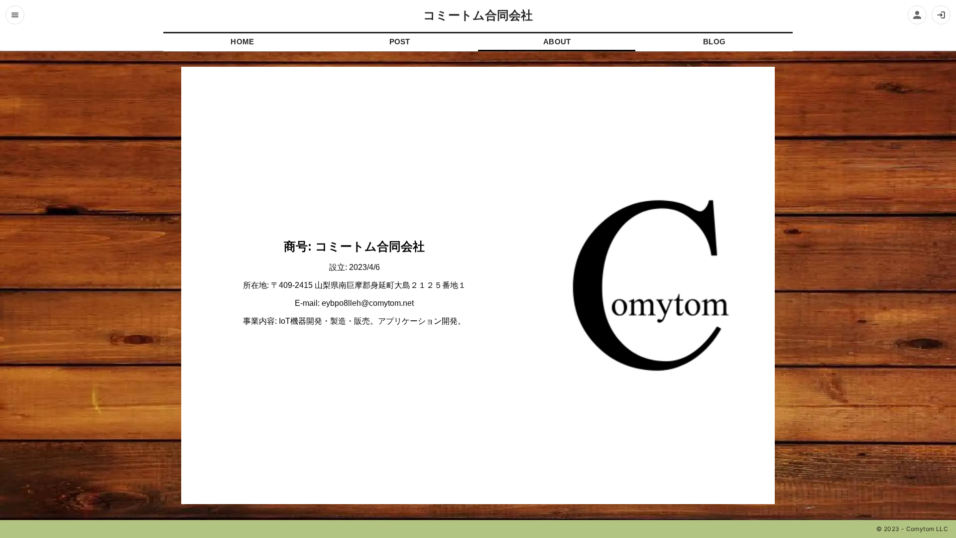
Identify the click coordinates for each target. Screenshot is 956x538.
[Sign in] (941, 15)
